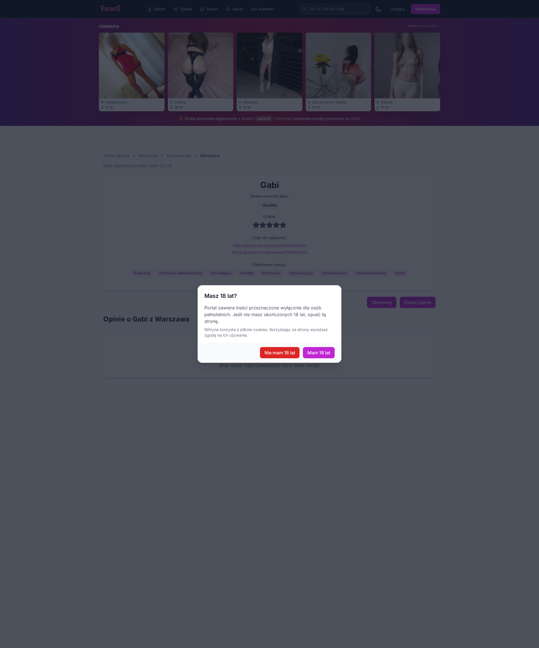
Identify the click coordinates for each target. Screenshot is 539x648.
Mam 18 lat (318, 352)
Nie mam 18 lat (279, 352)
